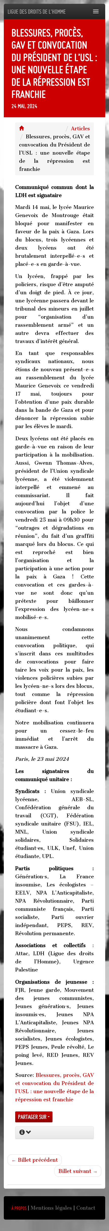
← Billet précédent (34, 1160)
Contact (85, 1208)
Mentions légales (51, 1208)
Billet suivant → (78, 1171)
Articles (80, 128)
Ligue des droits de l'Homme (37, 11)
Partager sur (33, 1116)
